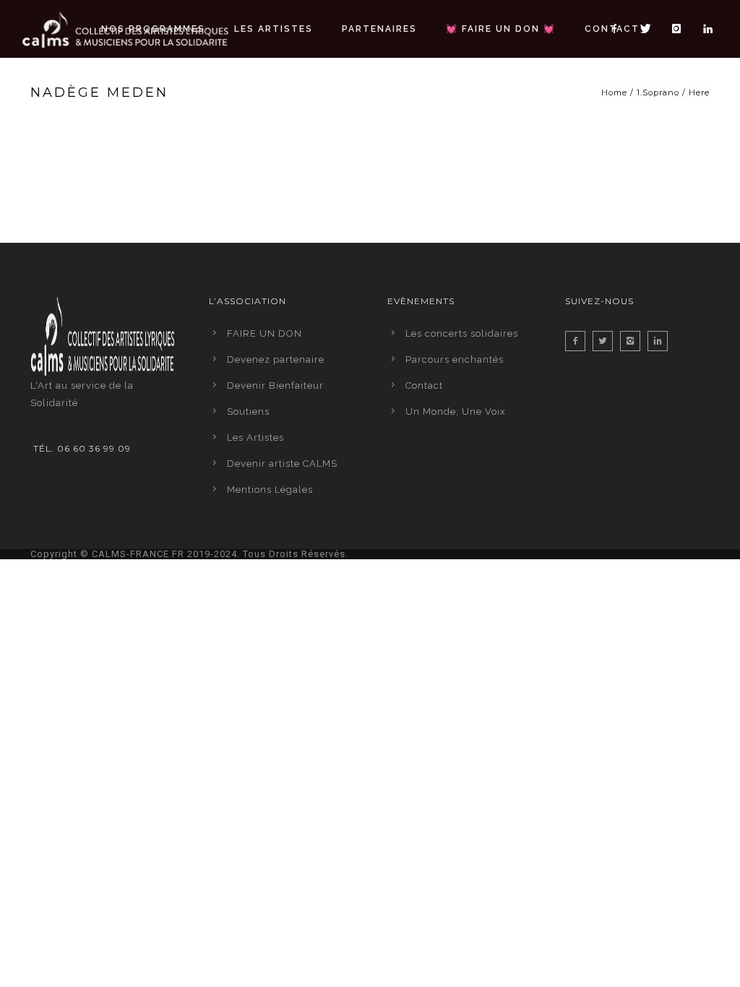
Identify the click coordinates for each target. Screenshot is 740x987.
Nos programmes (153, 29)
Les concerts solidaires (461, 333)
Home (614, 92)
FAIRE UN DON (264, 333)
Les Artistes (273, 29)
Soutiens (248, 411)
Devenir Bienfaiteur (275, 385)
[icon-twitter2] (606, 341)
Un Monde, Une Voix (455, 411)
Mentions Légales (270, 489)
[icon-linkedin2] (661, 341)
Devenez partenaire (275, 359)
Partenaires (379, 29)
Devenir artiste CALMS (282, 463)
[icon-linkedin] (708, 29)
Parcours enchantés (454, 359)
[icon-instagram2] (634, 341)
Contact (612, 29)
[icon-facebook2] (579, 341)
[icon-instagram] (680, 29)
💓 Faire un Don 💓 (501, 29)
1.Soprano (658, 92)
